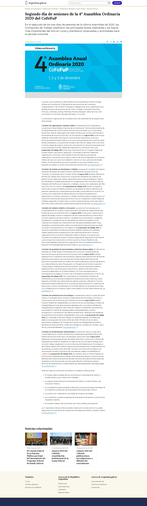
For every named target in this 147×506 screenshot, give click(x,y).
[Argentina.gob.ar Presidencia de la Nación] (36, 3)
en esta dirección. (48, 413)
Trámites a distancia (31, 484)
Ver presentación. (94, 165)
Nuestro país (62, 483)
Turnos (27, 481)
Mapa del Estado (63, 492)
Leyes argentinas (63, 486)
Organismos (62, 489)
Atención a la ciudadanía (33, 487)
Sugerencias (95, 487)
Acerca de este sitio (97, 481)
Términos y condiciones (99, 484)
